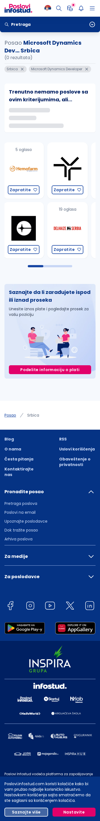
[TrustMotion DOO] (64, 170)
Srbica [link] (33, 415)
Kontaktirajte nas (19, 471)
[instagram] (30, 606)
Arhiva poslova (18, 539)
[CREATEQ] (20, 230)
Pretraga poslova (20, 503)
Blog (9, 439)
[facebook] (10, 606)
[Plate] (70, 8)
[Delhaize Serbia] (64, 230)
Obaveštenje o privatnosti (75, 461)
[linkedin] (89, 606)
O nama (12, 449)
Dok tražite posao (21, 530)
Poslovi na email (20, 512)
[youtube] (50, 606)
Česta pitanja (18, 459)
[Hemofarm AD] (20, 170)
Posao (10, 415)
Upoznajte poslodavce (26, 521)
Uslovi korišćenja (77, 449)
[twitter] (70, 606)
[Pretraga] (58, 8)
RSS (63, 439)
